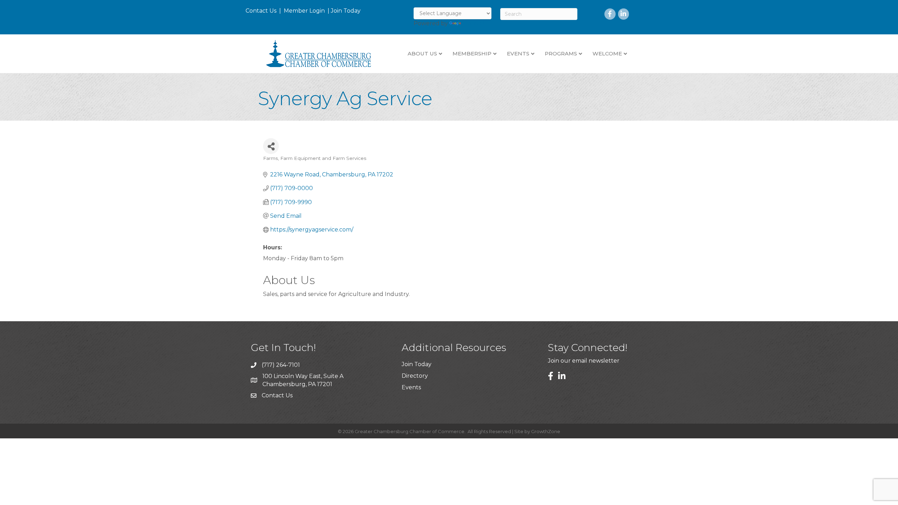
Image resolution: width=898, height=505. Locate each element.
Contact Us (261, 10)
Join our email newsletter (583, 360)
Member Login (304, 10)
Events (411, 387)
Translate (475, 23)
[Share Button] (271, 146)
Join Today (346, 10)
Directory (415, 375)
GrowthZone (545, 431)
